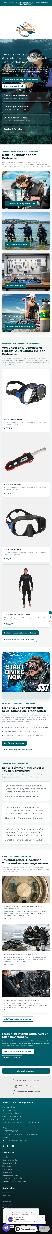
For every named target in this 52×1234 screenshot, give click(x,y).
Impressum (7, 1205)
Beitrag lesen (9, 918)
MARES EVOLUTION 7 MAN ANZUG (17, 615)
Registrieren (7, 1172)
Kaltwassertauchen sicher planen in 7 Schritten (21, 954)
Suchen (5, 1193)
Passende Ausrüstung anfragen (19, 639)
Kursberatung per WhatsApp (18, 749)
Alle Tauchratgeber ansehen (18, 1019)
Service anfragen (15, 285)
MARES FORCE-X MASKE (13, 419)
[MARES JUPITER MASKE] (26, 523)
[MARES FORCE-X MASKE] (26, 392)
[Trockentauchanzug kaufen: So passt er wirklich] (26, 983)
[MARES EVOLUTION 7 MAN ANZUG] (26, 588)
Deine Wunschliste (10, 1160)
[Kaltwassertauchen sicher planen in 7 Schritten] (26, 937)
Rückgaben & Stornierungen (14, 1181)
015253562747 (11, 1131)
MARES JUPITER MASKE (13, 550)
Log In (5, 1157)
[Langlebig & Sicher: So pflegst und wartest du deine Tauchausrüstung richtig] (26, 889)
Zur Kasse (6, 1166)
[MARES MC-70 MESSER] (26, 458)
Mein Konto (7, 1169)
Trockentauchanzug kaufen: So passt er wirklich (21, 1000)
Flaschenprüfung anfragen (20, 326)
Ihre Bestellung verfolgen (13, 1178)
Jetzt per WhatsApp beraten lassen (21, 80)
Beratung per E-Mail (13, 86)
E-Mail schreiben (12, 1058)
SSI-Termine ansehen (17, 244)
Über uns (6, 1196)
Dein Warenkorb (9, 1163)
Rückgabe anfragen (10, 1175)
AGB (4, 1199)
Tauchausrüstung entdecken (21, 203)
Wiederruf (6, 1202)
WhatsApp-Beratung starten (18, 1051)
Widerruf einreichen (26, 1071)
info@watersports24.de (16, 1141)
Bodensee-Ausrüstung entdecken (20, 633)
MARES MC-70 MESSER (12, 484)
